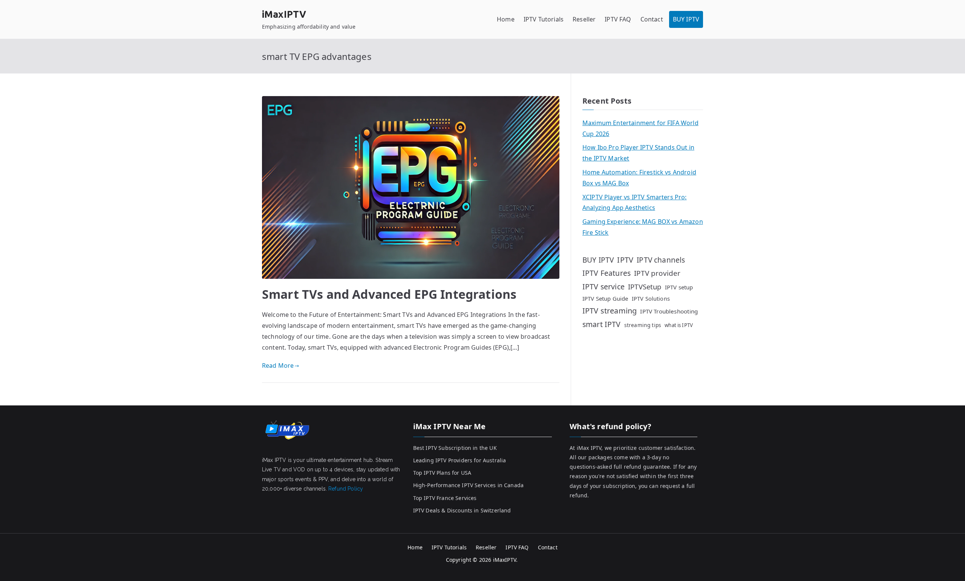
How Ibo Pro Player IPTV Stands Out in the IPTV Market (638, 152)
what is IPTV (679, 325)
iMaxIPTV (284, 14)
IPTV (625, 260)
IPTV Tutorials (544, 19)
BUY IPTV (686, 19)
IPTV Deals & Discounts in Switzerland (462, 510)
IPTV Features (606, 273)
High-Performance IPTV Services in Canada (468, 485)
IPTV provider (657, 273)
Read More (278, 365)
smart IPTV (601, 324)
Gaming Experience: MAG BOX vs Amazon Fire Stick (642, 227)
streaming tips (642, 325)
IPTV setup (679, 287)
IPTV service (603, 286)
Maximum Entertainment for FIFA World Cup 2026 (640, 128)
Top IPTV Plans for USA (442, 472)
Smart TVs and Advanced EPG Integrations (389, 294)
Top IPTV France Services (445, 497)
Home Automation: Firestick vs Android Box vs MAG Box (639, 177)
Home (506, 19)
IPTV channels (661, 260)
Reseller (584, 19)
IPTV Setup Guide (605, 298)
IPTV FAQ (618, 19)
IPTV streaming (609, 311)
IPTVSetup (644, 286)
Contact (651, 19)
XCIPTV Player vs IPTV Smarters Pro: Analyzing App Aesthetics (634, 202)
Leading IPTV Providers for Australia (459, 460)
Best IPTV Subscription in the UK (455, 447)
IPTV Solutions (651, 298)
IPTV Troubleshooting (669, 311)
